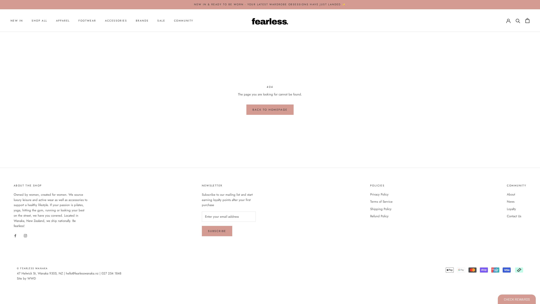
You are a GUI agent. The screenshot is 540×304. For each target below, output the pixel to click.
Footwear (87, 21)
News (510, 201)
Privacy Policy (379, 194)
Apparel (63, 21)
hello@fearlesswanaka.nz (82, 273)
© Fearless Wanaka (32, 268)
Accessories (116, 21)
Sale (161, 21)
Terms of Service (381, 201)
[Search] (518, 20)
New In (17, 21)
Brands (142, 21)
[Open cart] (527, 20)
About (511, 194)
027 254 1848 (111, 273)
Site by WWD (26, 278)
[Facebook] (15, 235)
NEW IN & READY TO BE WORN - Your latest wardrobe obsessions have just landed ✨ (270, 4)
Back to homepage (270, 110)
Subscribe (217, 231)
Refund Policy (379, 216)
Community (183, 21)
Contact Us (514, 216)
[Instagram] (25, 235)
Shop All (39, 21)
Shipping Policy (381, 209)
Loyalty (511, 209)
